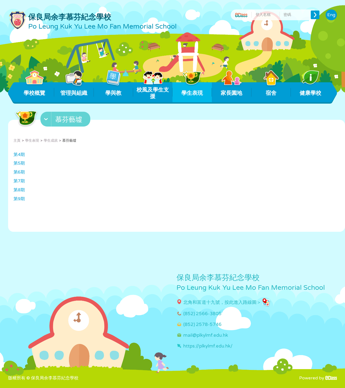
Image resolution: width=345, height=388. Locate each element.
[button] (66, 120)
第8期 (19, 190)
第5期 (19, 163)
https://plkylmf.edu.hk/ (208, 346)
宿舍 (271, 93)
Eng (331, 15)
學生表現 (192, 93)
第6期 (19, 172)
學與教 (113, 93)
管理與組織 (73, 93)
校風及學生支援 (153, 93)
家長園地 (231, 93)
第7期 (19, 181)
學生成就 (51, 140)
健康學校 (310, 93)
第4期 (19, 154)
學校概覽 (34, 93)
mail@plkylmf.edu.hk (205, 335)
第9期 (19, 199)
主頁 (16, 140)
